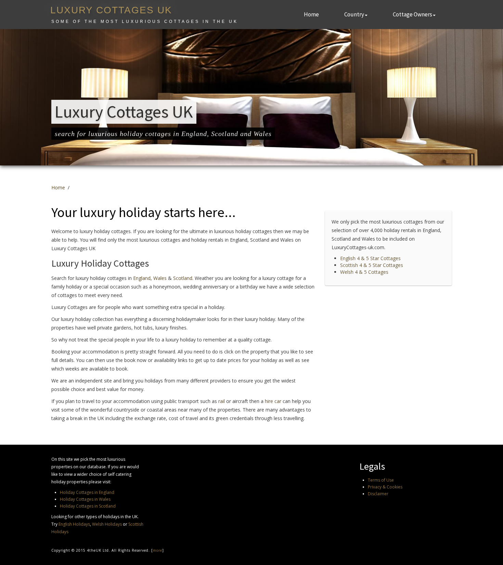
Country (354, 14)
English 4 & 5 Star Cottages (370, 258)
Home (311, 14)
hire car (273, 401)
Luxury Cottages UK (111, 10)
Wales (160, 278)
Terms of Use (381, 480)
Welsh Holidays (107, 524)
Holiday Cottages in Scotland (88, 506)
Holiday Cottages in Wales (85, 499)
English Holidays (74, 524)
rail (221, 401)
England (142, 278)
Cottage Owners (412, 14)
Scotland (182, 278)
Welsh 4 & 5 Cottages (364, 272)
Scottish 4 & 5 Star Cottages (371, 265)
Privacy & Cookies (385, 487)
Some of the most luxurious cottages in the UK (144, 21)
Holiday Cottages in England (87, 492)
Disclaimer (378, 494)
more (157, 550)
